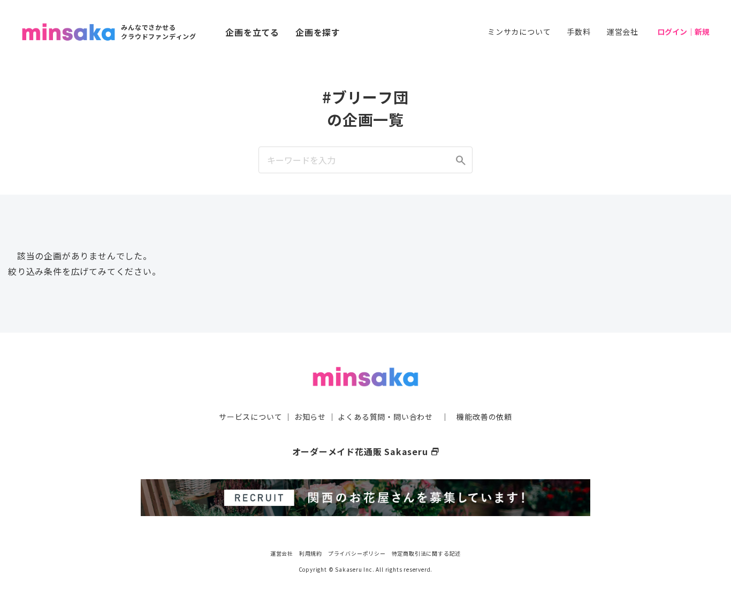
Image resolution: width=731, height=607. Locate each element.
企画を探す (317, 32)
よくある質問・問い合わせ (385, 416)
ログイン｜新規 (683, 31)
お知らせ (310, 416)
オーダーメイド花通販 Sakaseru (365, 451)
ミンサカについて (519, 31)
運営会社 (622, 31)
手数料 (578, 31)
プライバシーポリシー (357, 553)
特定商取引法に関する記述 (426, 553)
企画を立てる (252, 32)
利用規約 (310, 553)
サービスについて (250, 416)
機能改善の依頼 (484, 416)
